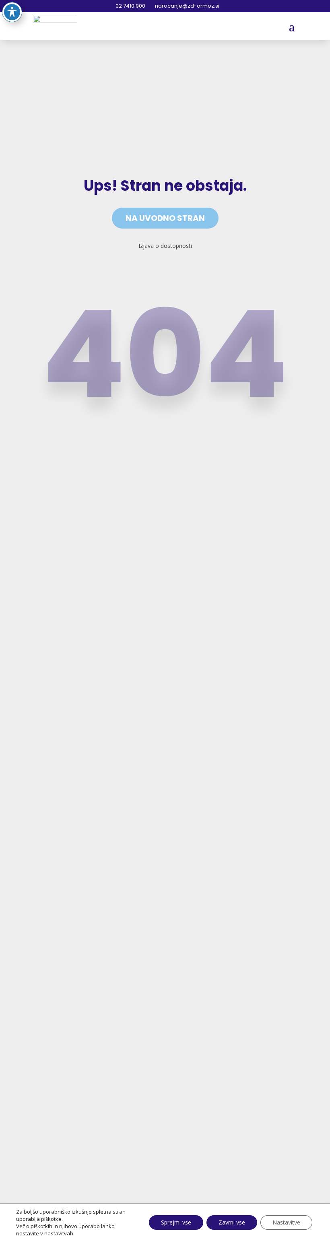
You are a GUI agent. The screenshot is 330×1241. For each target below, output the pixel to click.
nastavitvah (58, 1233)
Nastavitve (286, 1222)
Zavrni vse (232, 1222)
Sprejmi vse (176, 1222)
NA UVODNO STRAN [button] (165, 218)
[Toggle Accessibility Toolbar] (12, 12)
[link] (55, 26)
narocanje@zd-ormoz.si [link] (186, 6)
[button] (292, 26)
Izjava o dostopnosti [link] (165, 245)
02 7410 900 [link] (129, 6)
